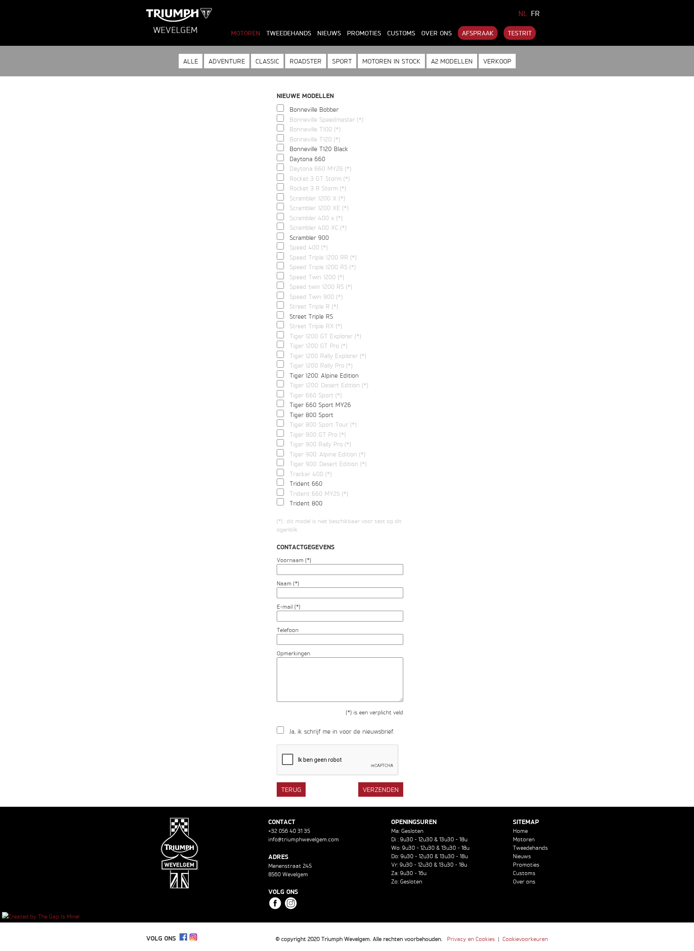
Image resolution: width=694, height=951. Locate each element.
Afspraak (478, 33)
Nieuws (329, 33)
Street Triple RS (311, 316)
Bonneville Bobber (314, 109)
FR (535, 13)
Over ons (436, 33)
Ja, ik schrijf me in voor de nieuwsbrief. (342, 731)
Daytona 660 (307, 159)
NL (522, 13)
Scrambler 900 (309, 237)
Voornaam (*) (294, 559)
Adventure (226, 61)
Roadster (306, 61)
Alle (190, 61)
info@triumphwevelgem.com (303, 839)
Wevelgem (175, 30)
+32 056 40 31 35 (289, 830)
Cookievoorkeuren (525, 938)
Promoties (364, 33)
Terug (291, 789)
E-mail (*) (288, 606)
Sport (342, 61)
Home (520, 830)
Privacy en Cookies (471, 938)
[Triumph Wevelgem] (179, 15)
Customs (401, 33)
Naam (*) (288, 583)
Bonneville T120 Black (319, 149)
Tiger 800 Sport (311, 415)
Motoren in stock (391, 61)
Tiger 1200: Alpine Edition (324, 375)
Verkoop (497, 61)
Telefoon (287, 629)
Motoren (245, 33)
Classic (267, 61)
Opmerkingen (293, 653)
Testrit (520, 33)
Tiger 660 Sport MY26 (320, 405)
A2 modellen (452, 61)
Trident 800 (306, 503)
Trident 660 (306, 483)
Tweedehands (288, 33)
